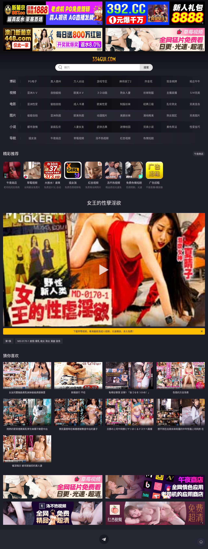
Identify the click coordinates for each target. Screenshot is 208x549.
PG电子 (32, 81)
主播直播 (172, 93)
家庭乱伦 (56, 127)
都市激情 (32, 127)
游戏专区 (102, 81)
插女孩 (32, 138)
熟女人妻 (125, 93)
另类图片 (195, 115)
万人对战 (79, 81)
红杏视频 (125, 138)
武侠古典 (102, 127)
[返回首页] (201, 542)
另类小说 (148, 127)
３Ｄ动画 (102, 93)
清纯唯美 (148, 115)
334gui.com (104, 59)
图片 (13, 115)
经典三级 (148, 104)
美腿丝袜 (125, 115)
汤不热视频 (102, 138)
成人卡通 (79, 104)
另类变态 (195, 104)
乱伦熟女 (172, 104)
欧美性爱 (102, 104)
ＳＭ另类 (195, 93)
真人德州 (56, 81)
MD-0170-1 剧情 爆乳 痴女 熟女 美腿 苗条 (38, 341)
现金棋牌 (172, 81)
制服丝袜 (125, 104)
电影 (13, 104)
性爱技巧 (195, 127)
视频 (13, 92)
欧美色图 (79, 115)
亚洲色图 (56, 115)
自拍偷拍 (56, 93)
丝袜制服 (148, 93)
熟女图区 (172, 115)
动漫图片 (102, 115)
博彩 (13, 81)
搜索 (146, 67)
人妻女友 (79, 127)
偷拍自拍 (56, 104)
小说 (13, 127)
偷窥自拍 (32, 115)
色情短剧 (148, 138)
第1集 (8, 341)
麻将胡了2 (125, 81)
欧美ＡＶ (79, 93)
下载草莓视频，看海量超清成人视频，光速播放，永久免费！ (104, 331)
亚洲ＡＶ (32, 93)
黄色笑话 (172, 127)
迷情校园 (125, 127)
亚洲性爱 (32, 104)
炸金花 (148, 81)
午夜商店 (56, 138)
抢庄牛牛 (195, 81)
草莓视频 (79, 138)
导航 (13, 138)
